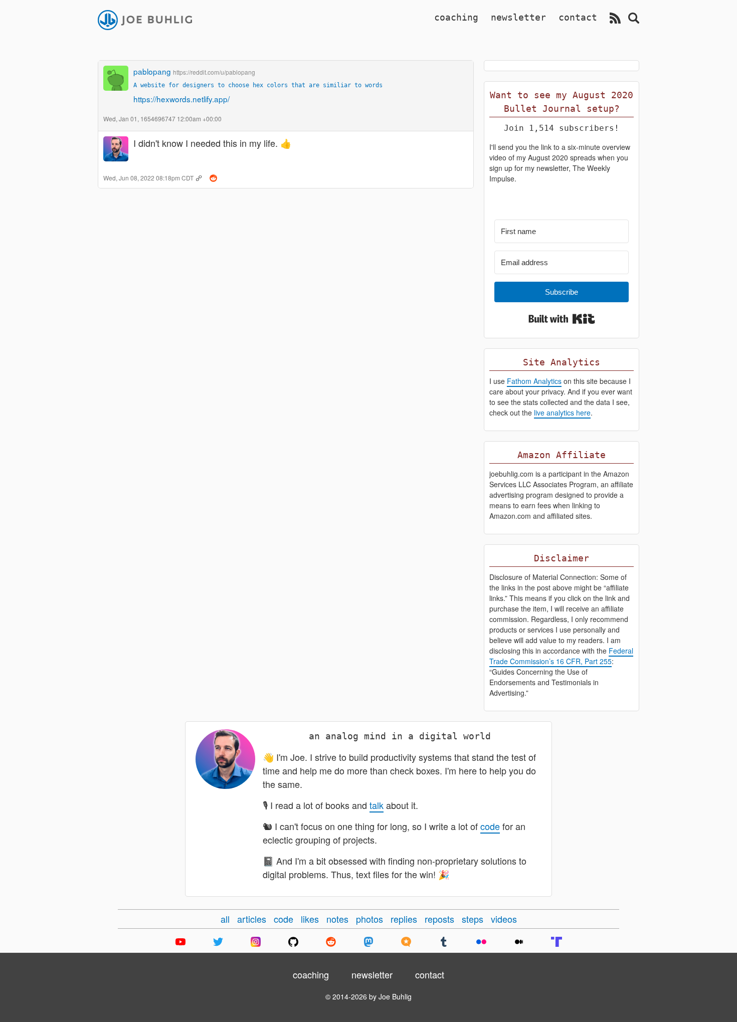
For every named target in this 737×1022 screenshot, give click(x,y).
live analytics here (562, 412)
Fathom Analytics (534, 381)
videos (504, 918)
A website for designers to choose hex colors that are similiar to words (258, 85)
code (490, 826)
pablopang (152, 71)
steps (472, 918)
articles (251, 918)
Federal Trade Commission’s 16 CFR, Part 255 (561, 656)
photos (369, 918)
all (225, 918)
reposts (439, 918)
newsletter (518, 17)
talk (377, 804)
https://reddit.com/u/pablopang (214, 72)
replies (404, 918)
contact (578, 17)
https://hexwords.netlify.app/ (181, 98)
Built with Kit (561, 319)
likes (310, 918)
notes (337, 918)
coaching (456, 17)
